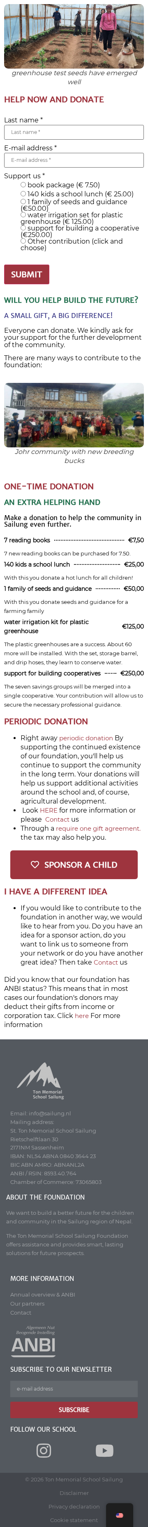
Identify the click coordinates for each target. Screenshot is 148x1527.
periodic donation (86, 738)
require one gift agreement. (98, 828)
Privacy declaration (74, 1506)
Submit (26, 274)
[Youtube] (104, 1450)
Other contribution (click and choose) (72, 244)
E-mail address (30, 148)
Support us (24, 176)
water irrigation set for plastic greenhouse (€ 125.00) (72, 218)
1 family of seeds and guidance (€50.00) (74, 205)
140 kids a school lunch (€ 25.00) (80, 194)
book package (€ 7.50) (63, 185)
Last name (23, 120)
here (82, 1016)
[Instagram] (43, 1450)
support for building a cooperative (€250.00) (80, 231)
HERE (49, 810)
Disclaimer (74, 1493)
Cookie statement (74, 1520)
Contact (57, 819)
